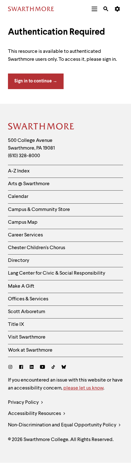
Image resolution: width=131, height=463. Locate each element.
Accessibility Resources (35, 413)
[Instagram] (11, 367)
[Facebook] (21, 367)
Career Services (25, 235)
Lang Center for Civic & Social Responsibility (56, 273)
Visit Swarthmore (26, 337)
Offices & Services (28, 299)
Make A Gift (21, 286)
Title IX (16, 324)
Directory (18, 260)
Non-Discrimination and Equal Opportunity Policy (62, 425)
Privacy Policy (24, 402)
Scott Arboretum (26, 311)
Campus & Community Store (39, 209)
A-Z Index (19, 171)
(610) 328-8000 (24, 155)
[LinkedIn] (31, 367)
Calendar (18, 196)
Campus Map (23, 222)
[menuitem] (94, 9)
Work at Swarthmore (30, 350)
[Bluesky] (64, 367)
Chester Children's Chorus (36, 247)
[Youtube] (42, 367)
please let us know (83, 388)
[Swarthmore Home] (41, 127)
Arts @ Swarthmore (29, 183)
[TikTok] (53, 367)
